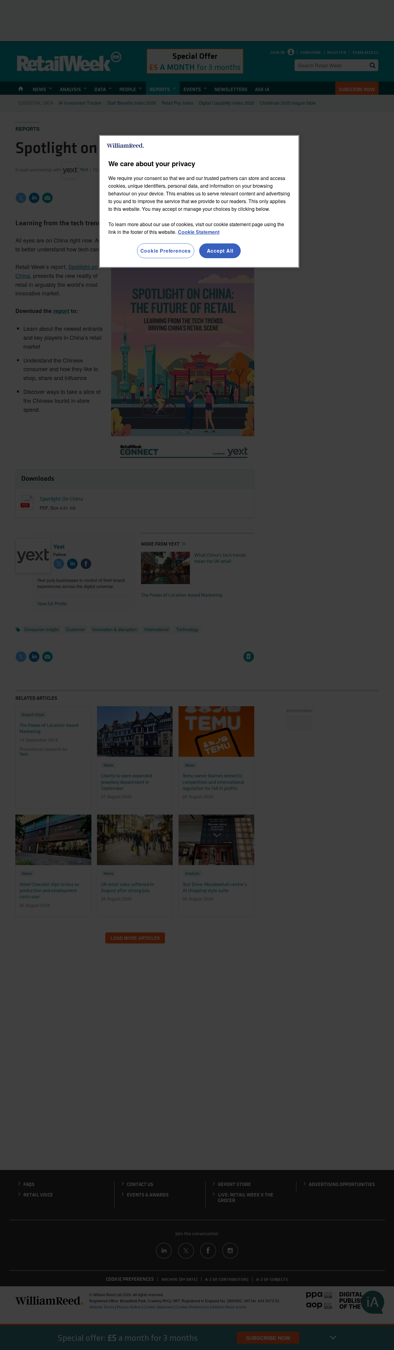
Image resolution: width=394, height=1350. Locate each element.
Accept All (220, 250)
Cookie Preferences (165, 250)
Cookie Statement (198, 231)
